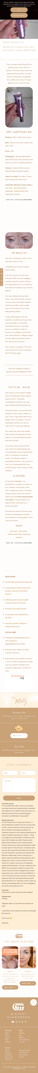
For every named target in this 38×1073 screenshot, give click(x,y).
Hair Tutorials (23, 1052)
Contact (7, 1037)
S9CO (19, 1068)
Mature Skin (9, 1057)
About (7, 1035)
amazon (16, 194)
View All (21, 1042)
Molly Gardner (6, 820)
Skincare (6, 42)
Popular (7, 1050)
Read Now (8, 987)
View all (21, 1057)
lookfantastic (19, 191)
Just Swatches (23, 1055)
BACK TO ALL (17, 735)
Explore (8, 1030)
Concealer (8, 1052)
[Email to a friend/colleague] (1, 281)
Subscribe (8, 1042)
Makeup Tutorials (24, 1050)
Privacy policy (19, 15)
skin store (9, 188)
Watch (7, 1048)
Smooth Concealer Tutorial (15, 608)
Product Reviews (24, 1040)
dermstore (18, 188)
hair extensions (11, 640)
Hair (20, 1035)
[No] (36, 10)
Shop (6, 1040)
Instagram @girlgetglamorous (17, 637)
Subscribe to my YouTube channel (18, 658)
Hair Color (8, 1059)
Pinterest (8, 649)
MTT (24, 1068)
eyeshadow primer (12, 461)
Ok (19, 10)
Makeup (10, 971)
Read (21, 1030)
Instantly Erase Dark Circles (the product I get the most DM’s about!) (18, 590)
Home (7, 1033)
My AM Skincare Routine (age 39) (18, 582)
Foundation (8, 1055)
